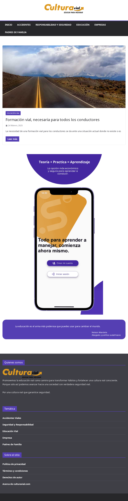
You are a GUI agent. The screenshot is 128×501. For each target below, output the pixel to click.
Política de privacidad (14, 464)
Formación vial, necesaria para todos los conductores (53, 119)
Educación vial (13, 113)
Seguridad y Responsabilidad (18, 424)
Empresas (100, 24)
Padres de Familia (12, 444)
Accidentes (24, 24)
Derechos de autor (12, 477)
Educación (82, 24)
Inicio (8, 24)
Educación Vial (10, 431)
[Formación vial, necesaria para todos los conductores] (64, 76)
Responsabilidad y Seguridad (53, 24)
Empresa (7, 437)
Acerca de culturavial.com (16, 484)
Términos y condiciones (15, 470)
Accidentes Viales (11, 418)
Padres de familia (16, 32)
